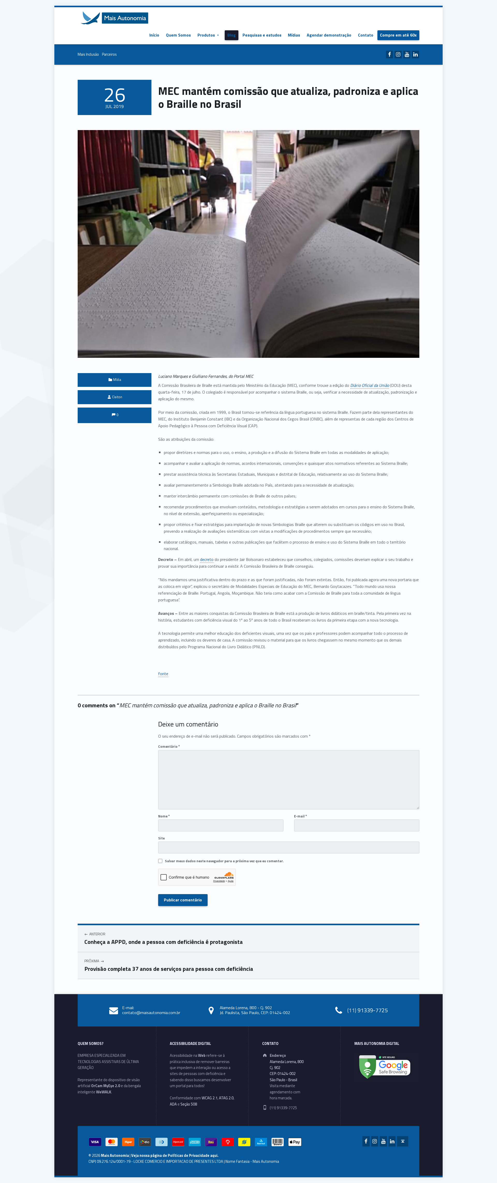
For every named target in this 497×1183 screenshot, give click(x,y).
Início (154, 35)
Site (161, 838)
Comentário (169, 746)
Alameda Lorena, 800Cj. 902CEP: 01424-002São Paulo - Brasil (287, 1071)
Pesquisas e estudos (262, 35)
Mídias (294, 35)
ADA (173, 1104)
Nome (164, 816)
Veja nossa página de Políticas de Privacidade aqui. (174, 1155)
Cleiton (117, 397)
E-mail (300, 816)
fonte (163, 674)
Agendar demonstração (329, 35)
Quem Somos (178, 35)
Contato (365, 35)
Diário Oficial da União (369, 385)
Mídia (117, 379)
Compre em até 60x (398, 35)
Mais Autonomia (115, 1155)
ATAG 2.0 (226, 1098)
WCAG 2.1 (209, 1098)
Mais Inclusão (88, 54)
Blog (231, 35)
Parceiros (109, 54)
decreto (207, 559)
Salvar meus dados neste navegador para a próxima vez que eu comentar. (224, 861)
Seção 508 (188, 1104)
